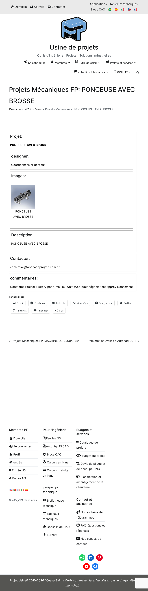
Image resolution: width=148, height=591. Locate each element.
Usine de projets (74, 47)
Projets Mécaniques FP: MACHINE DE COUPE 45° (45, 341)
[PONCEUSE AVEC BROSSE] (23, 196)
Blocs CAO (98, 9)
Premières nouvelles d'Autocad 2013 (111, 341)
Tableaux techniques (124, 4)
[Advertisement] (74, 375)
